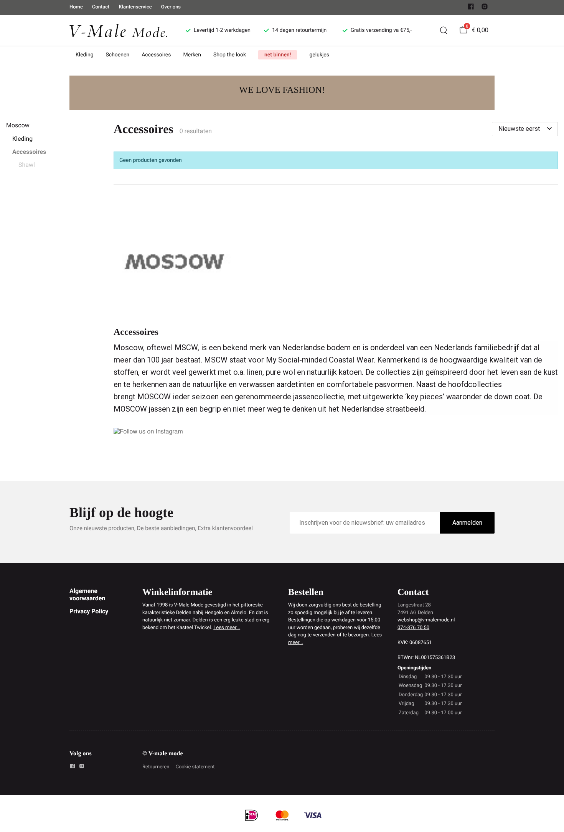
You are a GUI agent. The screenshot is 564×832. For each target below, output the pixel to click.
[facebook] (471, 8)
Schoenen (118, 55)
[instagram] (484, 8)
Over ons (171, 7)
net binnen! (277, 55)
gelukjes (319, 55)
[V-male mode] (118, 30)
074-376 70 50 (413, 628)
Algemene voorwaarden (87, 594)
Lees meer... (226, 628)
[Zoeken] (444, 30)
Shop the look (229, 55)
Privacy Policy (88, 611)
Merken (192, 55)
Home (76, 7)
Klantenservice (135, 7)
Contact (101, 7)
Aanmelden (467, 522)
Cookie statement (194, 767)
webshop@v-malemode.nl (426, 620)
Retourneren (155, 767)
